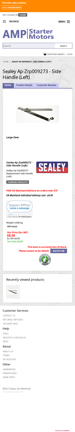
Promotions (10, 373)
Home (6, 61)
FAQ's (5, 333)
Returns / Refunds (13, 319)
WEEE (6, 341)
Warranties (9, 369)
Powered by (62, 430)
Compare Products (18, 182)
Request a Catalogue (14, 337)
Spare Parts (9, 377)
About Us (8, 351)
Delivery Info (10, 323)
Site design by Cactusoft (13, 392)
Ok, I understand (12, 7)
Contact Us (9, 315)
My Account (9, 359)
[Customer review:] (45, 259)
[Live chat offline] (19, 207)
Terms (6, 355)
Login (23, 15)
